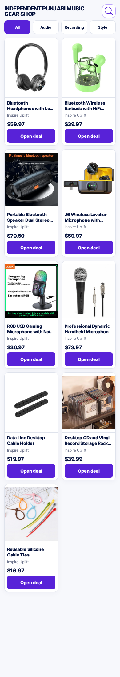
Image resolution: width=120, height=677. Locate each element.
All (17, 27)
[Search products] (109, 11)
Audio (45, 27)
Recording (74, 27)
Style (102, 27)
